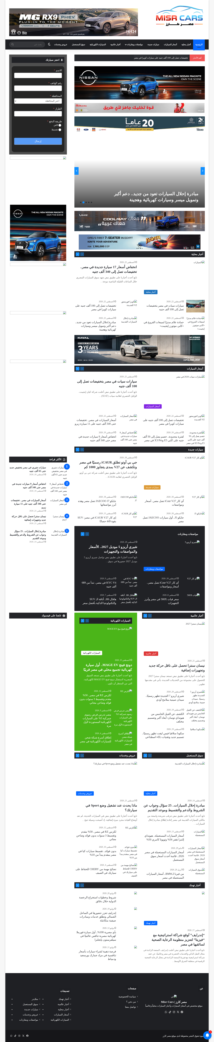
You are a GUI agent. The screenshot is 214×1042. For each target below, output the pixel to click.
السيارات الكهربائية (98, 44)
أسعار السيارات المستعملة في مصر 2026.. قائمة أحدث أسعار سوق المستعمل (164, 856)
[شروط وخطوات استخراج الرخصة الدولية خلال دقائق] (135, 893)
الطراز (57, 108)
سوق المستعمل (78, 44)
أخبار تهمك (195, 885)
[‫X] (178, 1012)
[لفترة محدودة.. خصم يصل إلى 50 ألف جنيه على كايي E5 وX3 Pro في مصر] (195, 438)
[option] (91, 171)
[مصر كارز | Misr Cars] (179, 16)
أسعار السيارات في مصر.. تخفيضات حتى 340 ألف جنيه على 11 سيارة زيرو (28, 504)
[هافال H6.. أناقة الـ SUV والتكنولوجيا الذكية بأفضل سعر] (128, 599)
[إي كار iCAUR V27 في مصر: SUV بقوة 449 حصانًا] (128, 518)
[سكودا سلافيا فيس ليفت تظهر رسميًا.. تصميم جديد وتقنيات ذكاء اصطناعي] (197, 732)
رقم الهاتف (55, 83)
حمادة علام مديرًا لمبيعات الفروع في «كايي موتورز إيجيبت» (161, 58)
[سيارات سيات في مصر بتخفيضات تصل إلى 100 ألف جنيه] (195, 306)
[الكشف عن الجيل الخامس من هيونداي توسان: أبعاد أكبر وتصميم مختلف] (195, 715)
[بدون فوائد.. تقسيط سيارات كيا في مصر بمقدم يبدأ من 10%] (128, 852)
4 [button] (83, 202)
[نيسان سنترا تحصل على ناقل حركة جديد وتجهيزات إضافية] (57, 521)
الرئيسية (198, 44)
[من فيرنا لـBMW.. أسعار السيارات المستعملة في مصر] (195, 874)
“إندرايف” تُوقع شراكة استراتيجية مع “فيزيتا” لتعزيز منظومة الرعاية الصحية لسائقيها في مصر (178, 939)
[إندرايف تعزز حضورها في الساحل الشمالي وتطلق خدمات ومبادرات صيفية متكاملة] (135, 909)
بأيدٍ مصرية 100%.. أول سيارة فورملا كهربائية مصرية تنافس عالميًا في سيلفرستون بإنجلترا (96, 936)
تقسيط (55, 129)
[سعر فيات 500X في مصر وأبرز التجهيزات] (193, 597)
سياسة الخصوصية (127, 996)
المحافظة (56, 96)
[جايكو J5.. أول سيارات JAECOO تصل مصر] (199, 515)
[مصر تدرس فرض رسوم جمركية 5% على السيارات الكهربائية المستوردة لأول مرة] (123, 717)
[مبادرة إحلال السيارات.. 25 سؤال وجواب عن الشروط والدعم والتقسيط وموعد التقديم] (57, 536)
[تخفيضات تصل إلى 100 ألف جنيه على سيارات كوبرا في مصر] (128, 306)
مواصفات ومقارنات (135, 44)
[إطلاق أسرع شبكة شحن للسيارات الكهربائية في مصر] (123, 739)
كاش (56, 125)
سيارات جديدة (153, 44)
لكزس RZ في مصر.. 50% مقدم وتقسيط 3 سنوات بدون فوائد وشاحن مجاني (95, 699)
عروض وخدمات (60, 44)
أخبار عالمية (115, 44)
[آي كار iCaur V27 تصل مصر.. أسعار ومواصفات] (198, 499)
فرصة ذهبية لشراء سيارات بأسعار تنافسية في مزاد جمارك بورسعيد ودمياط (97, 955)
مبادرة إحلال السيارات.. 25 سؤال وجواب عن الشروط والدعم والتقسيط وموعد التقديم (28, 535)
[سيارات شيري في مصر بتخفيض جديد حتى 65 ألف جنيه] (57, 473)
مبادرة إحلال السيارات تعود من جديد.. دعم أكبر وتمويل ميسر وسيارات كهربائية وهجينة (95, 326)
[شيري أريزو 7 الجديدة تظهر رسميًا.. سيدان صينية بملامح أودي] (195, 697)
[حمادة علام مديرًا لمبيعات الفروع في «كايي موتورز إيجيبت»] (195, 323)
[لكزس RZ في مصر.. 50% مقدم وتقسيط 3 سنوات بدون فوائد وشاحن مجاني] (126, 693)
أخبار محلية (186, 44)
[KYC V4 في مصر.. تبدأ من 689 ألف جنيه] (128, 583)
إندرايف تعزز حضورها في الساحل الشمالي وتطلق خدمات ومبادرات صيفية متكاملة (98, 917)
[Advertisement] (38, 431)
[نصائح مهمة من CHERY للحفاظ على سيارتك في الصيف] (128, 870)
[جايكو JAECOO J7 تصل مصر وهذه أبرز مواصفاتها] (128, 501)
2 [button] (88, 202)
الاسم (58, 70)
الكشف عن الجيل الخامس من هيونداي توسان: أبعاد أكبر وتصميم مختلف (166, 718)
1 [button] (91, 202)
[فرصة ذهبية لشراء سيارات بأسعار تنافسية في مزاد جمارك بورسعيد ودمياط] (135, 947)
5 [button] (81, 202)
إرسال (38, 141)
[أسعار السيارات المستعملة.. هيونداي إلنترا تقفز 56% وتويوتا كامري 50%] (195, 836)
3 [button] (86, 202)
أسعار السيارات (170, 44)
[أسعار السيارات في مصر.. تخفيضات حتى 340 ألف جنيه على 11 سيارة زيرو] (91, 171)
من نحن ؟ (131, 1002)
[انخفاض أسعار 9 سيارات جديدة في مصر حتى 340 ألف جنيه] (128, 438)
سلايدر (35, 999)
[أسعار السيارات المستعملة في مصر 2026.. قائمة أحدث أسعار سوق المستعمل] (195, 855)
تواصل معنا (130, 1007)
